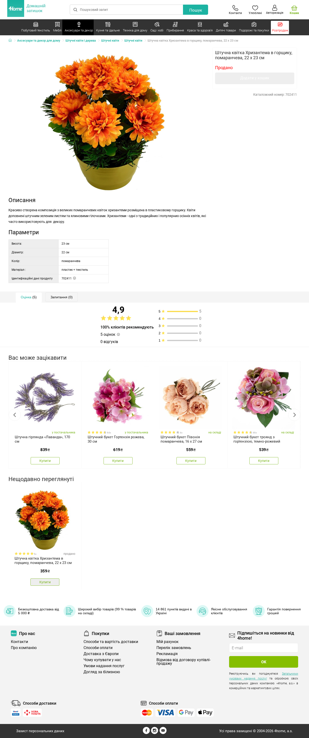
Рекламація (167, 654)
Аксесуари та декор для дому (38, 40)
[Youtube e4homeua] (163, 733)
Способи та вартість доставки (111, 641)
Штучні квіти (110, 40)
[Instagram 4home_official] (154, 733)
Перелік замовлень (173, 648)
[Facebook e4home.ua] (146, 733)
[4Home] (11, 40)
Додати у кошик (254, 78)
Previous (15, 415)
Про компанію (24, 648)
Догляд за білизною (102, 672)
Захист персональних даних (40, 731)
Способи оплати (98, 648)
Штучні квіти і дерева (80, 40)
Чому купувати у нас (102, 660)
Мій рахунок (167, 641)
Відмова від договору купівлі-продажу (183, 661)
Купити (45, 461)
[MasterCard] (147, 713)
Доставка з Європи (101, 654)
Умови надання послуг (104, 666)
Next (294, 415)
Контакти (19, 641)
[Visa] (165, 713)
